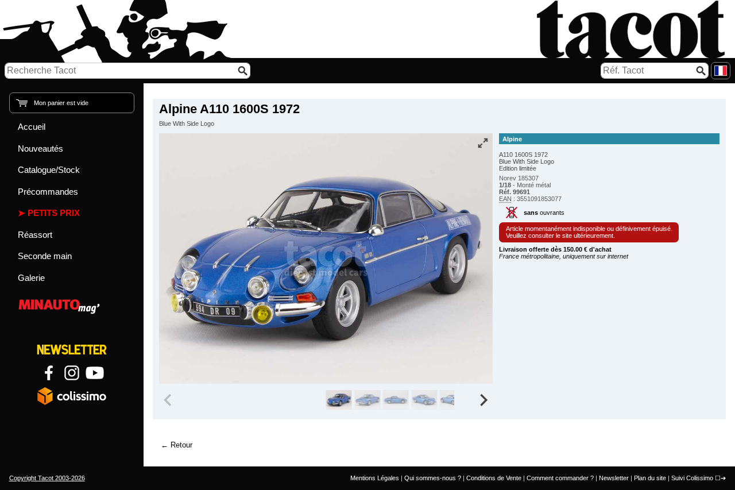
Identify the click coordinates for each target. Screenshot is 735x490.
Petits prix (54, 213)
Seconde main (45, 256)
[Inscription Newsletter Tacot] (71, 349)
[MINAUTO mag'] (72, 305)
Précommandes (48, 191)
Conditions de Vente (493, 477)
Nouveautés (40, 148)
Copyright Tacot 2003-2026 (47, 477)
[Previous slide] (169, 400)
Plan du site (650, 477)
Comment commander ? (560, 477)
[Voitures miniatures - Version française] (720, 71)
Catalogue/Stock (49, 170)
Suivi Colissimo (692, 477)
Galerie (31, 278)
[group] (338, 400)
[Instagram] (71, 372)
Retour (181, 445)
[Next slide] (483, 400)
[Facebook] (48, 372)
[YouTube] (94, 372)
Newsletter (614, 477)
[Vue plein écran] (483, 143)
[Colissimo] (71, 395)
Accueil (31, 127)
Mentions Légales (374, 477)
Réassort (35, 235)
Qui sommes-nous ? (432, 477)
